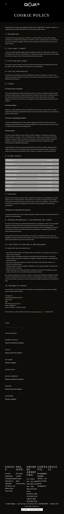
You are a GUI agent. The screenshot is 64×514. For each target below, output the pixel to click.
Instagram (51, 473)
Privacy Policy (20, 483)
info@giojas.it (41, 486)
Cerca (7, 323)
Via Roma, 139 (10, 486)
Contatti (18, 476)
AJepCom (35, 506)
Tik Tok (54, 473)
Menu (18, 481)
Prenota (18, 478)
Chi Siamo (19, 473)
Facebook (48, 473)
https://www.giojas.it (20, 37)
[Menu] (5, 4)
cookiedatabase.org (37, 311)
